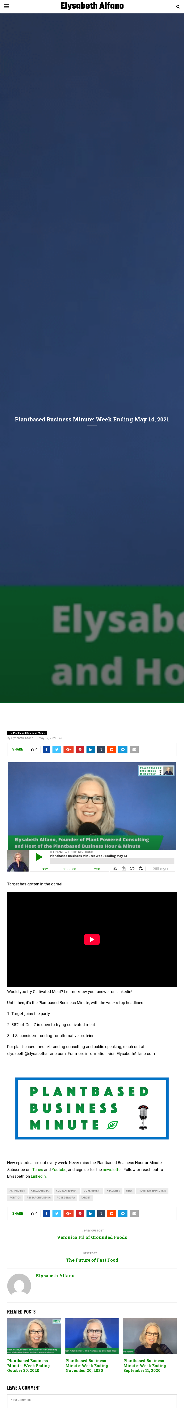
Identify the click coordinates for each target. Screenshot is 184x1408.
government (92, 1190)
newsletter (112, 1169)
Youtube (59, 1169)
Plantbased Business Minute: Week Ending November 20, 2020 (86, 1365)
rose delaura (66, 1197)
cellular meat (40, 1190)
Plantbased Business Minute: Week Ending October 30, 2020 (28, 1365)
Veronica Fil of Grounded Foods (92, 1237)
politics (15, 1197)
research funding (39, 1197)
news (129, 1190)
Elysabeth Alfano (92, 6)
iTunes (37, 1169)
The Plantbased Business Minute (27, 733)
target (86, 1197)
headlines (113, 1190)
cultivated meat (67, 1190)
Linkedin (38, 1176)
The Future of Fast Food (92, 1260)
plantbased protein (152, 1190)
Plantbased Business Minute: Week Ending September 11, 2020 (144, 1365)
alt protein (17, 1190)
